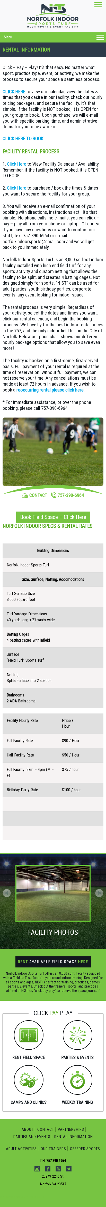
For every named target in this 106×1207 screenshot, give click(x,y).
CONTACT (38, 495)
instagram (45, 55)
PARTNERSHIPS (71, 1129)
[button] (99, 893)
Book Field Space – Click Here (53, 517)
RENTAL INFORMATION (73, 1136)
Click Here (16, 164)
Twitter (77, 55)
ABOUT (27, 1129)
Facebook (56, 55)
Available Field (53, 961)
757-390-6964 (71, 495)
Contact (45, 1129)
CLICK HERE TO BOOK (23, 138)
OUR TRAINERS (53, 1148)
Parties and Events (31, 1136)
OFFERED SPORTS (85, 1148)
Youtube (66, 55)
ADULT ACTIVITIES (21, 1148)
